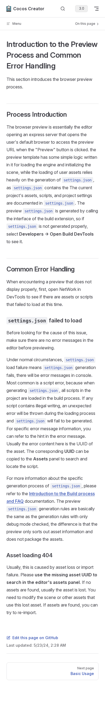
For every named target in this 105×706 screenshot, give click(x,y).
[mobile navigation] (96, 8)
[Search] (62, 8)
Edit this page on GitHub (35, 637)
